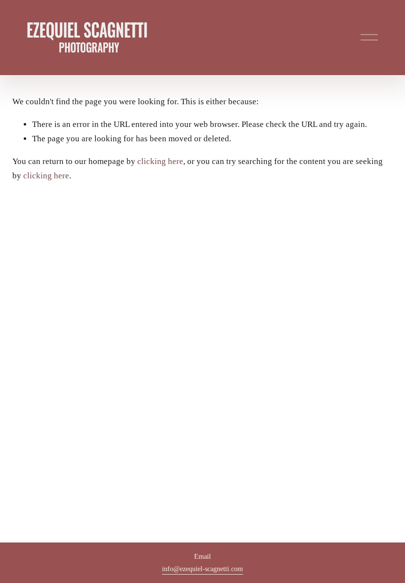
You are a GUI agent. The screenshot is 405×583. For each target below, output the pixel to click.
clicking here (160, 161)
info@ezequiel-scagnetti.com (202, 569)
